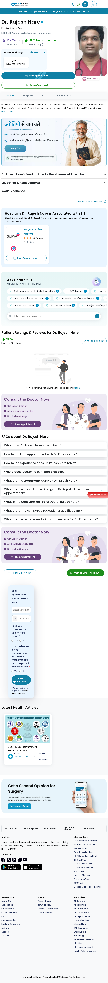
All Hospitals (80, 904)
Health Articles (64, 95)
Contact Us (7, 904)
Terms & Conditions (48, 908)
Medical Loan (80, 924)
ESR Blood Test (81, 848)
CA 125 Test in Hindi (83, 867)
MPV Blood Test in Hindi (85, 840)
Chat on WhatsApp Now (86, 572)
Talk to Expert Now (21, 572)
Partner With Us (9, 912)
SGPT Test (79, 871)
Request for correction (90, 201)
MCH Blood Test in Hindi (85, 844)
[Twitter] (9, 859)
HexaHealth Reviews (84, 939)
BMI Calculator (81, 928)
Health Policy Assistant (85, 951)
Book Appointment (27, 258)
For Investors (7, 908)
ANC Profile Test (82, 875)
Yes (16, 640)
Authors (5, 928)
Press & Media (8, 920)
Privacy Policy (44, 901)
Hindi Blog (79, 935)
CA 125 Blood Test (83, 863)
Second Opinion (82, 920)
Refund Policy (44, 904)
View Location (37, 52)
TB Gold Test (80, 860)
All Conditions (81, 908)
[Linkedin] (14, 859)
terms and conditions (20, 691)
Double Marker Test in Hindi (87, 886)
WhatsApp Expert (39, 85)
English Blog (80, 931)
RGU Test (78, 883)
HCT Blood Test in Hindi (85, 856)
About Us (6, 901)
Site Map (5, 935)
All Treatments (81, 912)
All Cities (78, 943)
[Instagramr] (19, 859)
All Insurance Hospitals (85, 947)
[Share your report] (10, 316)
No (23, 640)
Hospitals (28, 95)
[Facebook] (3, 859)
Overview (9, 95)
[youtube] (25, 859)
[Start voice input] (97, 316)
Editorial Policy (45, 912)
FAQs (45, 95)
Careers (5, 931)
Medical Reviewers (10, 924)
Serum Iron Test (82, 879)
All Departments (82, 916)
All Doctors (79, 901)
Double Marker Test (83, 852)
